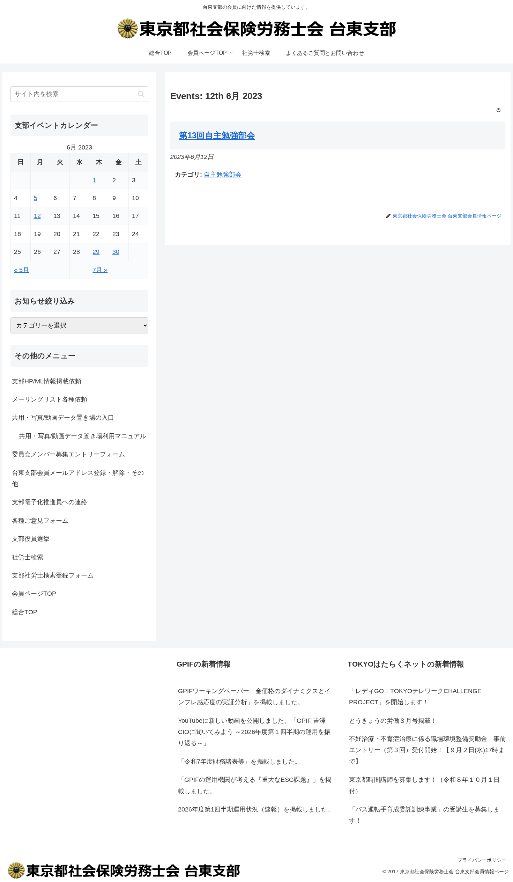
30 (115, 251)
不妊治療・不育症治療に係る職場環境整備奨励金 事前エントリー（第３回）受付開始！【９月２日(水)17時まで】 (427, 750)
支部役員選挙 (31, 538)
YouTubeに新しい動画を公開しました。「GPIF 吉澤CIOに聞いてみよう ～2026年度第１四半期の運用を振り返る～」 (254, 732)
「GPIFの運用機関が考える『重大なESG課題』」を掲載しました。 (255, 785)
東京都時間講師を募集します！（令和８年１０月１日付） (424, 785)
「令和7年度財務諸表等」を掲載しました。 (239, 761)
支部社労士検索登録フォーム (53, 575)
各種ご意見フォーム (40, 520)
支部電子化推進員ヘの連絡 (49, 502)
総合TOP (24, 612)
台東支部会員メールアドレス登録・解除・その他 (78, 478)
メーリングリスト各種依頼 (49, 399)
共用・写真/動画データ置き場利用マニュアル (82, 436)
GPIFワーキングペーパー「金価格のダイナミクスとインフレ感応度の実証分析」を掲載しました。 (254, 697)
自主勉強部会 (222, 174)
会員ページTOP (34, 593)
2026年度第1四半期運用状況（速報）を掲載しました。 (256, 809)
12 (37, 215)
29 (95, 251)
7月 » (99, 269)
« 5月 (21, 269)
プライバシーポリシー (482, 860)
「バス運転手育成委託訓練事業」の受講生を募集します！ (424, 815)
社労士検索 (27, 557)
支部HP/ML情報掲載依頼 (46, 381)
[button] (141, 94)
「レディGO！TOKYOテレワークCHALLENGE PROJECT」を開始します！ (415, 697)
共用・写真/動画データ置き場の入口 (63, 417)
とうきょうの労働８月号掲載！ (393, 720)
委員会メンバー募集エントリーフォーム (68, 454)
